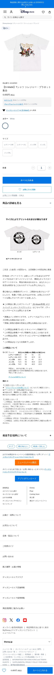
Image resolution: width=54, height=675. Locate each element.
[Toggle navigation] (5, 12)
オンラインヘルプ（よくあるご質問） (28, 649)
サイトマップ (7, 504)
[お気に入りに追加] (4, 670)
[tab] (27, 203)
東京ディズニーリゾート (38, 501)
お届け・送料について (12, 515)
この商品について (10, 348)
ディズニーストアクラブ (13, 577)
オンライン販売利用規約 (13, 627)
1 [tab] (26, 7)
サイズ (5, 139)
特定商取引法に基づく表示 (37, 627)
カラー (9, 119)
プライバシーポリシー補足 (12, 654)
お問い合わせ (8, 556)
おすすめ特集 (7, 497)
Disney (32, 488)
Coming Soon (34, 494)
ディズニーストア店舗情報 (14, 587)
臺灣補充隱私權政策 (18, 665)
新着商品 (6, 488)
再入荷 (32, 497)
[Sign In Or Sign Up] (11, 12)
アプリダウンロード (27, 478)
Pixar (31, 491)
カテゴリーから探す (10, 491)
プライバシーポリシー (26, 652)
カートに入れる (40, 670)
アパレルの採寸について (17, 377)
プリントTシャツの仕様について (17, 388)
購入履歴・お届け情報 (12, 567)
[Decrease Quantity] (33, 167)
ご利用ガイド (8, 546)
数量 (4, 168)
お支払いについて (10, 525)
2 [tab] (28, 7)
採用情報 (6, 660)
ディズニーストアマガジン (12, 501)
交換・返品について (11, 536)
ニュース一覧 (7, 649)
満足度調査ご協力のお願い (14, 608)
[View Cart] (50, 12)
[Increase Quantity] (49, 167)
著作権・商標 (39, 654)
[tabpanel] (27, 4)
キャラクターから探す (10, 494)
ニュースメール (9, 633)
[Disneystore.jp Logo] (27, 12)
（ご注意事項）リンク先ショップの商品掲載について (21, 657)
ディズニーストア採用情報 (14, 598)
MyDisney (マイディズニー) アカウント (19, 630)
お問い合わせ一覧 (9, 652)
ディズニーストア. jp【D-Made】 (18, 110)
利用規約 (28, 654)
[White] (5, 125)
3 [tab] (29, 7)
